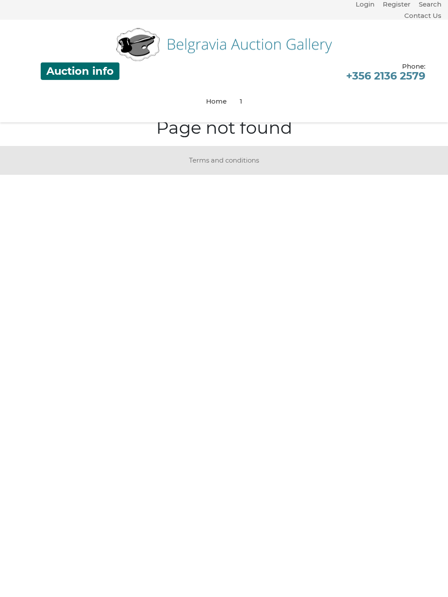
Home (216, 101)
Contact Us (422, 15)
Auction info (80, 71)
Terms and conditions (224, 160)
